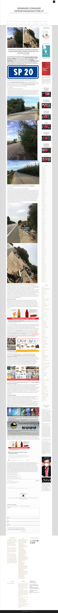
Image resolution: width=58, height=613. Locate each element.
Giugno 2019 (43, 273)
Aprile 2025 (43, 187)
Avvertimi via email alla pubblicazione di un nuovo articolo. (17, 529)
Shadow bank (44, 383)
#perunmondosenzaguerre (45, 288)
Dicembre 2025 (44, 177)
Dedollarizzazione (21, 546)
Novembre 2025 (44, 178)
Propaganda (43, 370)
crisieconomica (21, 543)
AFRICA (43, 291)
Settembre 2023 (44, 210)
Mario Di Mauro (20, 597)
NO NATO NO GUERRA (45, 356)
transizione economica (45, 394)
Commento (8, 507)
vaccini (43, 401)
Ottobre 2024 (43, 195)
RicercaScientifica (44, 375)
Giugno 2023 (43, 213)
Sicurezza (43, 384)
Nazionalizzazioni (44, 355)
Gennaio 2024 (44, 205)
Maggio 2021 (43, 244)
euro (42, 319)
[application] (46, 94)
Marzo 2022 (43, 231)
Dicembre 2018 (44, 280)
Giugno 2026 (43, 169)
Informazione (43, 336)
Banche (43, 296)
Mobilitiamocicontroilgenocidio (23, 558)
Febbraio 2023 (44, 218)
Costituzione (23, 21)
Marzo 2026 (43, 173)
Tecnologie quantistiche (45, 393)
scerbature (26, 488)
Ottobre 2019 (43, 268)
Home (7, 21)
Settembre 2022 (44, 223)
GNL (23, 553)
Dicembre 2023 (44, 206)
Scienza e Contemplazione (45, 380)
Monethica (43, 351)
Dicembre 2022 (44, 219)
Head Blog (34, 611)
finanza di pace (44, 324)
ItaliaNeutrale (43, 341)
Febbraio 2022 (44, 232)
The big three (21, 572)
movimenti (43, 352)
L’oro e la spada (17, 21)
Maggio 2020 (43, 259)
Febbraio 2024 (44, 204)
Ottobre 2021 (43, 237)
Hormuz (26, 553)
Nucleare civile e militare (45, 360)
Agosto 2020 (43, 255)
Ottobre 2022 (43, 222)
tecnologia (43, 392)
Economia (11, 21)
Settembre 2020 (44, 254)
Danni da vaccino (44, 306)
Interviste (43, 338)
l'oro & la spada (44, 342)
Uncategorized (44, 398)
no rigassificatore (21, 564)
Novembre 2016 (44, 281)
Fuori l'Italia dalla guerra (45, 327)
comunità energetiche (12, 488)
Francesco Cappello (26, 54)
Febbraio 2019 (44, 277)
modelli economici (44, 347)
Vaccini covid (25, 572)
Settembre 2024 (44, 196)
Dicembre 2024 (44, 192)
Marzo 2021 (43, 246)
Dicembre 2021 (44, 235)
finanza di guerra (44, 323)
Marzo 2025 (43, 188)
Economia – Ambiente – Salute (37, 21)
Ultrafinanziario (44, 397)
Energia (43, 318)
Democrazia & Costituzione (45, 309)
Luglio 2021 (43, 241)
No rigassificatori (44, 357)
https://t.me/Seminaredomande (11, 482)
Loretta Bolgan (23, 557)
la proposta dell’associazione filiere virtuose (24, 329)
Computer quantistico (45, 300)
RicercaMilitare (44, 374)
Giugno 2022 (43, 227)
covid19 (24, 542)
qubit (42, 371)
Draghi (26, 546)
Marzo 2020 (43, 262)
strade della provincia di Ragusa (30, 80)
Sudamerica (43, 389)
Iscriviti (37, 480)
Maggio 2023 (43, 214)
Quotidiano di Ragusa (27, 286)
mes (26, 557)
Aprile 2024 (43, 201)
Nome (8, 517)
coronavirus (43, 301)
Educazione (29, 21)
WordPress (29, 611)
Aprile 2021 (43, 245)
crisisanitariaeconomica (45, 305)
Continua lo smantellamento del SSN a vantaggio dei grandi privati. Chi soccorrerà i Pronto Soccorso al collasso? (23, 605)
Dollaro (43, 310)
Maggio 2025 (43, 186)
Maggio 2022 (43, 228)
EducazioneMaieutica (45, 315)
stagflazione (20, 568)
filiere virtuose (17, 488)
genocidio (43, 328)
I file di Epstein (44, 333)
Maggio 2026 (43, 170)
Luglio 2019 (43, 272)
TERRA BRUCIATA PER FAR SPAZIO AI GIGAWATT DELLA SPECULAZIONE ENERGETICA (46, 424)
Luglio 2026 (43, 168)
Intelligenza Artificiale (45, 337)
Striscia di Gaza (21, 569)
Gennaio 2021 (44, 249)
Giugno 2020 (43, 258)
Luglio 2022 (43, 226)
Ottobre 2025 (43, 179)
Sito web (8, 524)
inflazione (20, 554)
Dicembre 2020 (44, 250)
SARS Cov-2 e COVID (45, 379)
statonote (24, 568)
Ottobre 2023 (43, 209)
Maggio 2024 (43, 200)
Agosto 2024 (43, 197)
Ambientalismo (44, 292)
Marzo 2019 (43, 276)
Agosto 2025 (43, 182)
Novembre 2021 (44, 236)
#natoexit (43, 287)
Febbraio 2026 (44, 174)
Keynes (24, 554)
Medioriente (43, 346)
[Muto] (48, 107)
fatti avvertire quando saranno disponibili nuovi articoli (46, 406)
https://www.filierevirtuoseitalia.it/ (12, 323)
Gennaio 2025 (44, 191)
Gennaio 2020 (44, 264)
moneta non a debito (22, 560)
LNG (19, 557)
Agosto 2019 (43, 271)
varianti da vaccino (21, 575)
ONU (42, 361)
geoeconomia (44, 329)
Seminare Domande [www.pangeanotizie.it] (29, 9)
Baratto (43, 297)
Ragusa (19, 85)
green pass (43, 332)
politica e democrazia (45, 367)
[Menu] (54, 2)
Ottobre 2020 (43, 253)
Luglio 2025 (43, 183)
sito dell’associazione (27, 436)
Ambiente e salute (44, 293)
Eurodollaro (43, 320)
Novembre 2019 (44, 267)
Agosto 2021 (43, 240)
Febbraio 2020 (44, 263)
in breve (45, 21)
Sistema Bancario (44, 385)
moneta (43, 348)
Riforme (43, 376)
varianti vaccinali (21, 576)
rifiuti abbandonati (22, 488)
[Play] (42, 107)
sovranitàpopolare (44, 388)
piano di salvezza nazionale (46, 366)
